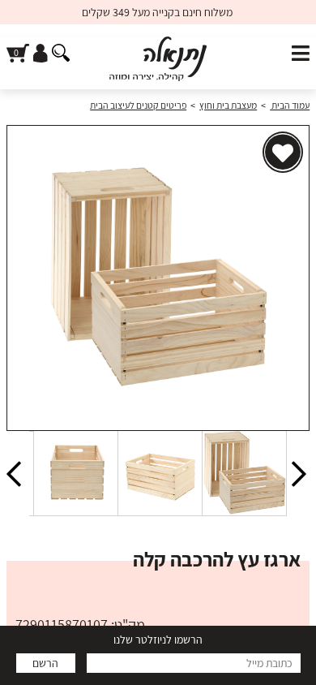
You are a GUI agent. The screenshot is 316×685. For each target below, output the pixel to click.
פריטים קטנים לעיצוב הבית (138, 105)
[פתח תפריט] (301, 54)
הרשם (45, 663)
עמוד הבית (290, 105)
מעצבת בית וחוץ (228, 105)
